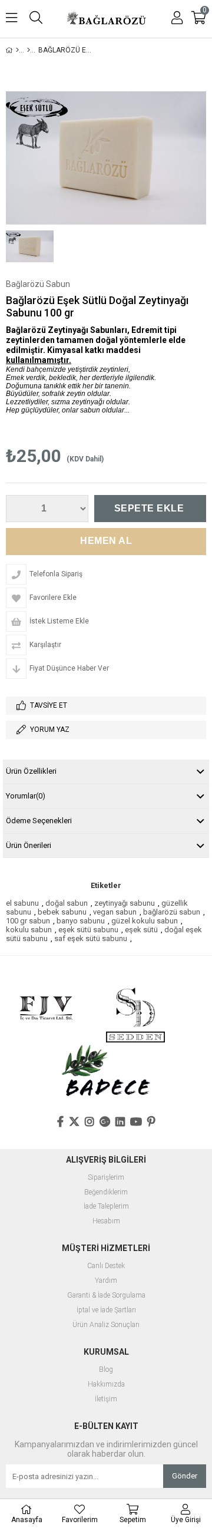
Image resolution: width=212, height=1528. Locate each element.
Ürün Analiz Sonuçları (106, 1325)
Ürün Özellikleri (31, 771)
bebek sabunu (62, 911)
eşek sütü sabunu (88, 929)
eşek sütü (141, 929)
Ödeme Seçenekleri (39, 820)
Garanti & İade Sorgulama (106, 1295)
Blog (106, 1370)
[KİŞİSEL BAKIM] (28, 50)
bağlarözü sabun (171, 911)
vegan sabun (115, 911)
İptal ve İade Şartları (106, 1310)
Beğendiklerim (106, 1192)
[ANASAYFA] (17, 50)
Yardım (106, 1281)
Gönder (184, 1475)
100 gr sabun (28, 920)
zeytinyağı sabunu (124, 903)
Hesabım (106, 1221)
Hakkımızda (106, 1384)
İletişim (106, 1399)
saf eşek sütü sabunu (90, 938)
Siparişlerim (106, 1178)
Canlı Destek (106, 1266)
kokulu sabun (29, 929)
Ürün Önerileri (28, 845)
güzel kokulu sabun (144, 920)
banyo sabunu (81, 920)
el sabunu (22, 903)
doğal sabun (66, 903)
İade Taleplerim (106, 1206)
